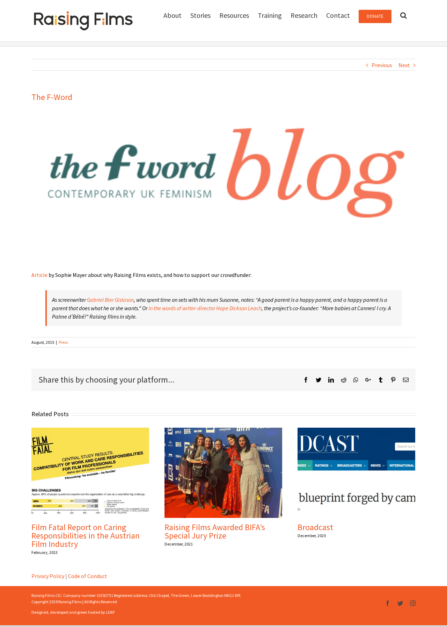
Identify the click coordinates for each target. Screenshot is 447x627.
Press (63, 342)
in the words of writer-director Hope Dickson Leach (205, 308)
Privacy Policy (47, 575)
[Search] (403, 14)
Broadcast (315, 527)
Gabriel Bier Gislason (110, 299)
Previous (382, 65)
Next (404, 65)
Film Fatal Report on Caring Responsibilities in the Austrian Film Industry (85, 535)
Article (39, 274)
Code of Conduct (87, 575)
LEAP (110, 612)
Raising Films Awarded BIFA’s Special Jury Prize (214, 531)
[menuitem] (172, 14)
